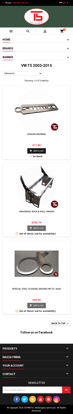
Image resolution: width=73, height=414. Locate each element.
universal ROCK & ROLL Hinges (36, 211)
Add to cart (37, 151)
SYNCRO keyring (36, 134)
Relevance (23, 74)
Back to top (60, 323)
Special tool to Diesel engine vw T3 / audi (36, 289)
